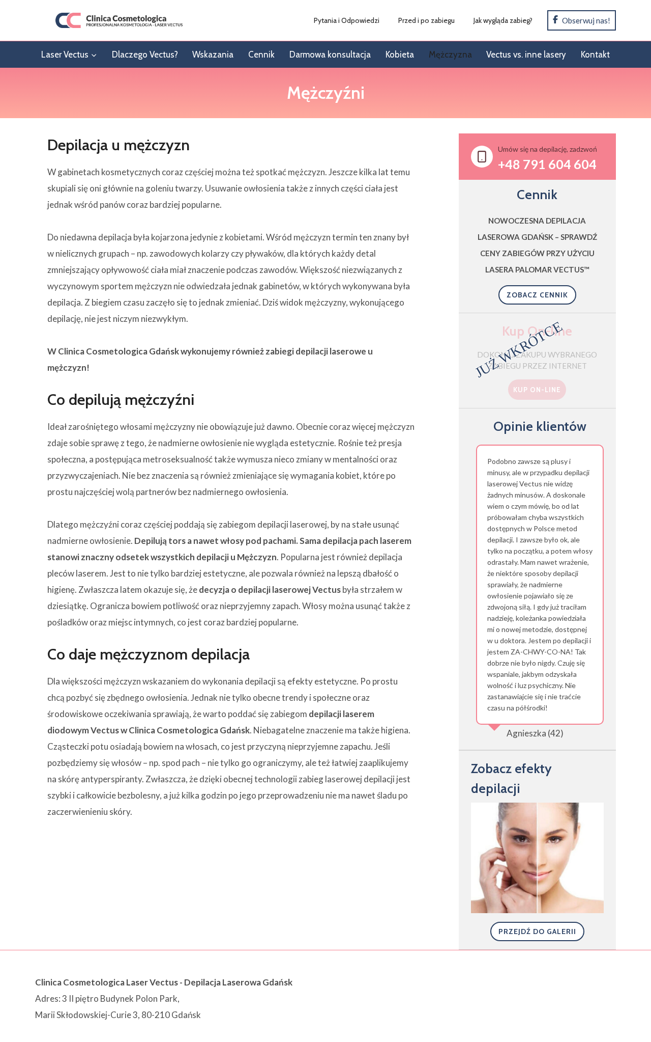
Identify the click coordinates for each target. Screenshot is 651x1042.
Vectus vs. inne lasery (526, 54)
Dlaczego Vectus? (145, 54)
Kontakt (595, 54)
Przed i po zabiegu (426, 20)
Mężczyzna (450, 54)
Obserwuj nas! (585, 20)
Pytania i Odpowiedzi (346, 20)
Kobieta (400, 54)
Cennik (261, 54)
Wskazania (212, 54)
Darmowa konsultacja (330, 54)
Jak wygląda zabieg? (503, 20)
